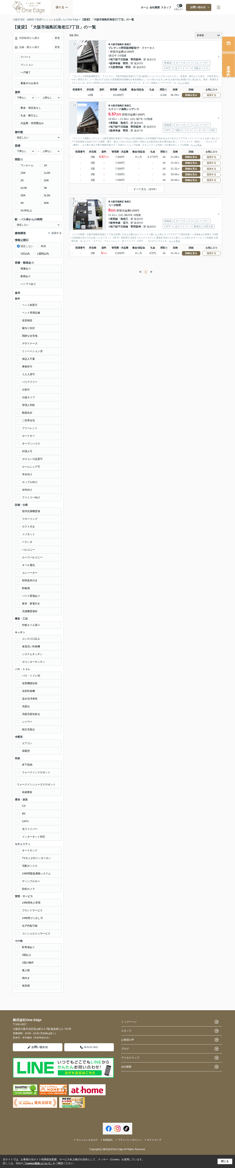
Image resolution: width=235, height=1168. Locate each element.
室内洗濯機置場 (31, 511)
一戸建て (26, 72)
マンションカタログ (87, 1139)
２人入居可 (28, 374)
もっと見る (183, 83)
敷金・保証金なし (31, 107)
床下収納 (27, 764)
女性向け (27, 489)
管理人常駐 (28, 405)
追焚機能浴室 (29, 683)
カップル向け (29, 482)
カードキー (28, 435)
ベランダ (27, 541)
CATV (25, 821)
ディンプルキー (31, 881)
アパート (26, 57)
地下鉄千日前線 (119, 59)
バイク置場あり (31, 595)
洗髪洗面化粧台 (31, 714)
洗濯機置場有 (29, 611)
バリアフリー (29, 381)
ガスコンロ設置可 (32, 458)
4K (22, 202)
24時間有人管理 (31, 902)
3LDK (47, 195)
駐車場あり (28, 947)
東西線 (114, 122)
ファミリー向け (31, 497)
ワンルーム (27, 165)
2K (22, 180)
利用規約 (108, 1139)
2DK (46, 180)
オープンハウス (31, 443)
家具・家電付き (31, 603)
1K (45, 165)
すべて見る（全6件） (145, 189)
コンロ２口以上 (31, 638)
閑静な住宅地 (29, 335)
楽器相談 (27, 320)
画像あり (26, 268)
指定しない (27, 246)
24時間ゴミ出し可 (32, 918)
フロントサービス (32, 910)
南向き (26, 977)
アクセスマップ (130, 1057)
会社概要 (155, 7)
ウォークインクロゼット (36, 772)
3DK (23, 195)
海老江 (127, 44)
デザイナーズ (29, 343)
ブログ (125, 1048)
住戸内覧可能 (29, 925)
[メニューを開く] (218, 7)
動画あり (26, 276)
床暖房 (26, 750)
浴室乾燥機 (28, 690)
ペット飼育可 (29, 305)
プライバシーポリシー (130, 1139)
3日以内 (25, 253)
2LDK (24, 187)
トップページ (129, 1021)
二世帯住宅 (28, 420)
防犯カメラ (28, 888)
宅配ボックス (29, 865)
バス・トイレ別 (31, 675)
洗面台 (26, 706)
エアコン (27, 743)
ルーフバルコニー (32, 557)
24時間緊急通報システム (36, 873)
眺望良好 (27, 412)
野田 (125, 63)
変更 (57, 37)
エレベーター (29, 572)
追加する (211, 95)
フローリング (29, 518)
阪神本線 (115, 63)
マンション (27, 64)
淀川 (125, 222)
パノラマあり (28, 283)
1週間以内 (43, 253)
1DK (23, 172)
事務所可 (27, 366)
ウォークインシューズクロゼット (36, 784)
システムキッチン (32, 654)
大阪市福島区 (117, 44)
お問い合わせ (198, 7)
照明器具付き (29, 580)
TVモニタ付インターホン (36, 858)
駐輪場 (26, 588)
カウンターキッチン (33, 661)
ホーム (145, 7)
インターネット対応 (33, 836)
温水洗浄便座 (29, 698)
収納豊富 (27, 792)
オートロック (29, 850)
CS (24, 805)
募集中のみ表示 (30, 83)
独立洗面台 (28, 729)
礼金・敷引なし (30, 115)
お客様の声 (127, 1039)
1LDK (47, 172)
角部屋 (26, 985)
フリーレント (29, 428)
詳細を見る (191, 95)
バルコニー (28, 549)
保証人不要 (28, 358)
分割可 (26, 389)
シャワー (27, 721)
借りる (60, 7)
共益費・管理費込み (32, 123)
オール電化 (28, 565)
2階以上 (26, 954)
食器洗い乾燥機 (31, 646)
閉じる (225, 1161)
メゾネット (28, 534)
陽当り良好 (28, 328)
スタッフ (166, 7)
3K (45, 187)
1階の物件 (28, 962)
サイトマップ (154, 1139)
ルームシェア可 (31, 466)
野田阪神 (136, 59)
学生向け (27, 474)
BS (23, 813)
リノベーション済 (32, 351)
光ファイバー (29, 828)
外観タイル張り (31, 624)
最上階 (26, 970)
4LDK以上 (26, 210)
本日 (43, 246)
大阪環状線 (116, 67)
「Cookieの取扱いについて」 (38, 1163)
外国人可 (27, 451)
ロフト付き (28, 526)
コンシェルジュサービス (36, 933)
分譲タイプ (28, 397)
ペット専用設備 (31, 312)
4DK (46, 202)
